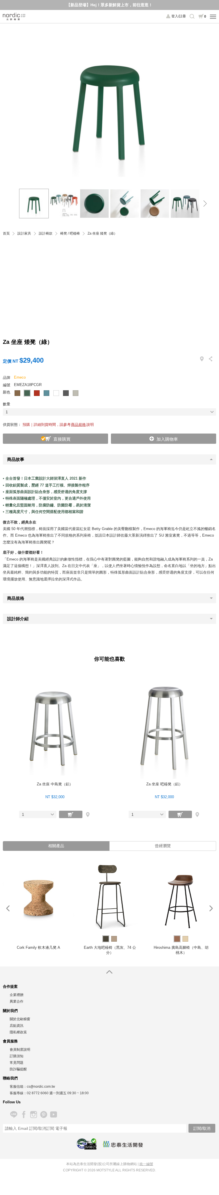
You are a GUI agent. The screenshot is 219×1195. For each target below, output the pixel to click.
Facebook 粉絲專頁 (23, 1114)
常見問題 (16, 1063)
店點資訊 (16, 1026)
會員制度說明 (20, 1050)
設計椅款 (45, 233)
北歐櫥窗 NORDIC (14, 16)
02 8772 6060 (37, 1093)
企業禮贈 (16, 995)
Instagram (33, 1114)
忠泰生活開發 (123, 1144)
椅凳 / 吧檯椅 (70, 233)
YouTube (53, 1114)
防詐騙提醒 (18, 1069)
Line (13, 1114)
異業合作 (16, 1001)
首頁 (6, 233)
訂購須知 (16, 1056)
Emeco (20, 377)
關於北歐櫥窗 (20, 1019)
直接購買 (61, 439)
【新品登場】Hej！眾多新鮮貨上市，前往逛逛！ (109, 5)
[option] (110, 103)
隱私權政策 (18, 1032)
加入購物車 (167, 439)
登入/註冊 (178, 16)
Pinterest (43, 1114)
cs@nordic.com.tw (41, 1087)
